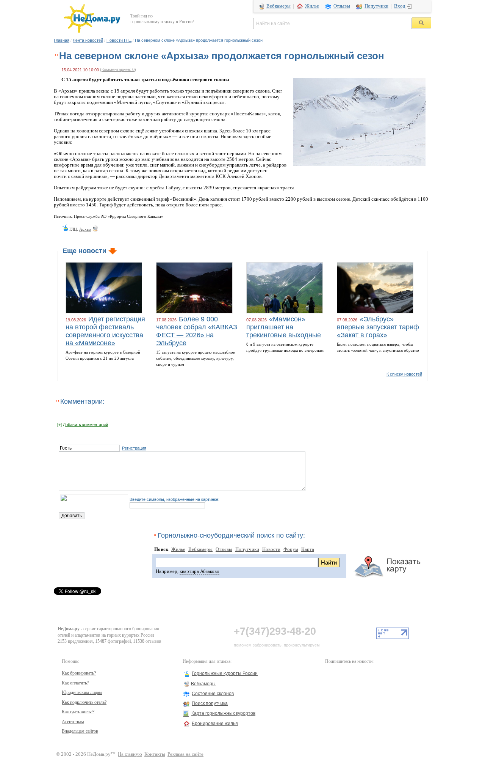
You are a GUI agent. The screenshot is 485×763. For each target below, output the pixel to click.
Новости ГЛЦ (118, 40)
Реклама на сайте (185, 754)
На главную (130, 754)
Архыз (85, 229)
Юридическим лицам (82, 692)
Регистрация (134, 448)
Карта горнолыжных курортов (223, 713)
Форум (290, 549)
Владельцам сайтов (80, 731)
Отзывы (341, 6)
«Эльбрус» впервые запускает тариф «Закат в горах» (378, 327)
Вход (399, 6)
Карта (307, 549)
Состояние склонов (213, 693)
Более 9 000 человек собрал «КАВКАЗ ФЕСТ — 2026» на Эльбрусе (196, 331)
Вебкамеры (278, 6)
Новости (271, 549)
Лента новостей (88, 40)
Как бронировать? (79, 673)
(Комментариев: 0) (118, 69)
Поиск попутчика (210, 703)
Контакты (154, 754)
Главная (61, 40)
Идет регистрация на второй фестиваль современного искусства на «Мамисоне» (105, 331)
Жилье (312, 6)
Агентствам (73, 721)
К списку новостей (404, 374)
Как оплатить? (75, 683)
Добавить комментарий (85, 424)
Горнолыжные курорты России (225, 673)
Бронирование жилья (215, 723)
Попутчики (376, 6)
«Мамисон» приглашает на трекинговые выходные (283, 327)
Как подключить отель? (84, 702)
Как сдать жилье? (78, 711)
